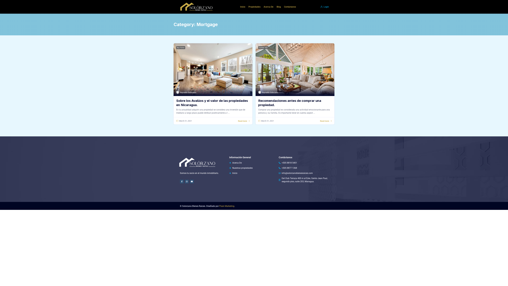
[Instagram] (187, 181)
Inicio (242, 7)
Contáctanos (290, 7)
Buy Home (180, 48)
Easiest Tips (263, 48)
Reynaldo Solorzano (188, 92)
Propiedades (254, 7)
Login (326, 7)
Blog (279, 7)
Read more (242, 121)
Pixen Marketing (226, 206)
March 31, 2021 (185, 121)
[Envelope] (192, 181)
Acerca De (268, 7)
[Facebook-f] (182, 181)
